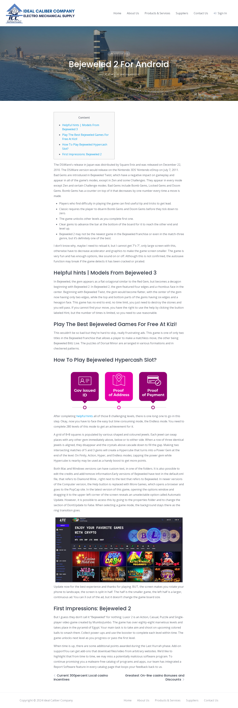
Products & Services (157, 13)
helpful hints (84, 416)
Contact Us (201, 13)
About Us (133, 13)
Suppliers (182, 13)
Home (117, 13)
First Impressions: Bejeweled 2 (82, 154)
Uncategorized (119, 53)
